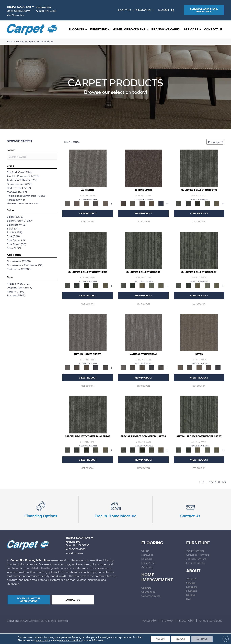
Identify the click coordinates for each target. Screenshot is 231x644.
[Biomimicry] (199, 168)
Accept (160, 638)
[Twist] (161, 285)
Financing (143, 10)
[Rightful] (208, 367)
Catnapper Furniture (197, 554)
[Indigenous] (86, 367)
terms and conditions (70, 640)
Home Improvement (129, 29)
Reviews (190, 594)
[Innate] (96, 367)
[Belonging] (88, 332)
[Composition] (207, 203)
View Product (88, 213)
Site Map (167, 620)
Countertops (148, 591)
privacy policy (43, 640)
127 (211, 482)
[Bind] (143, 250)
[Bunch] (132, 285)
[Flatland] (161, 203)
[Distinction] (216, 203)
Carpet (30, 41)
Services (191, 29)
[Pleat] (151, 285)
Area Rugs (147, 566)
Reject (180, 638)
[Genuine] (86, 203)
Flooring (76, 29)
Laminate (146, 558)
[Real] (105, 203)
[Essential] (77, 367)
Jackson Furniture (196, 558)
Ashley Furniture (195, 550)
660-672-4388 (47, 11)
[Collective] (197, 203)
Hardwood (147, 554)
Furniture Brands (195, 562)
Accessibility (149, 620)
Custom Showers (150, 595)
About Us (124, 10)
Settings (202, 638)
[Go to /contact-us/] (190, 509)
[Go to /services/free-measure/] (115, 509)
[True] (218, 367)
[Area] (143, 168)
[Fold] (142, 285)
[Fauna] (151, 203)
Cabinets (146, 587)
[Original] (105, 367)
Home (10, 41)
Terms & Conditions (210, 620)
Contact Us (213, 29)
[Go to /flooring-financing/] (41, 509)
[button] (167, 10)
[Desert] (132, 203)
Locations (191, 586)
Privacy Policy (186, 620)
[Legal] (96, 203)
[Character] (188, 203)
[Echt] (77, 203)
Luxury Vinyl (148, 562)
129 (223, 482)
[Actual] (88, 168)
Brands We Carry (165, 29)
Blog (188, 598)
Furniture (98, 29)
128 (217, 482)
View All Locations (15, 15)
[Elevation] (142, 203)
